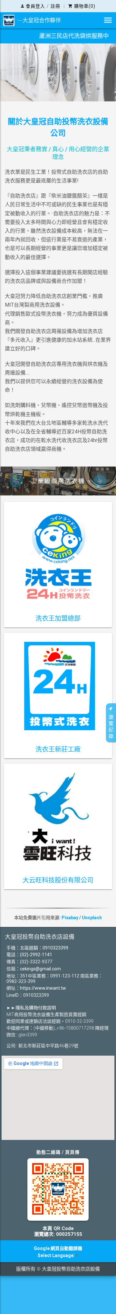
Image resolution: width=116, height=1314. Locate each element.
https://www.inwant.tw (43, 988)
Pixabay (70, 917)
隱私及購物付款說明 (35, 1007)
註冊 (55, 6)
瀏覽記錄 (111, 726)
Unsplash (92, 917)
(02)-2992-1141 (36, 954)
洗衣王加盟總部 (58, 618)
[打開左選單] (108, 20)
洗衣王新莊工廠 (58, 749)
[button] (16, 481)
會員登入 (35, 6)
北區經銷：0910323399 (44, 947)
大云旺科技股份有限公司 (58, 880)
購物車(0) (84, 6)
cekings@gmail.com (40, 968)
